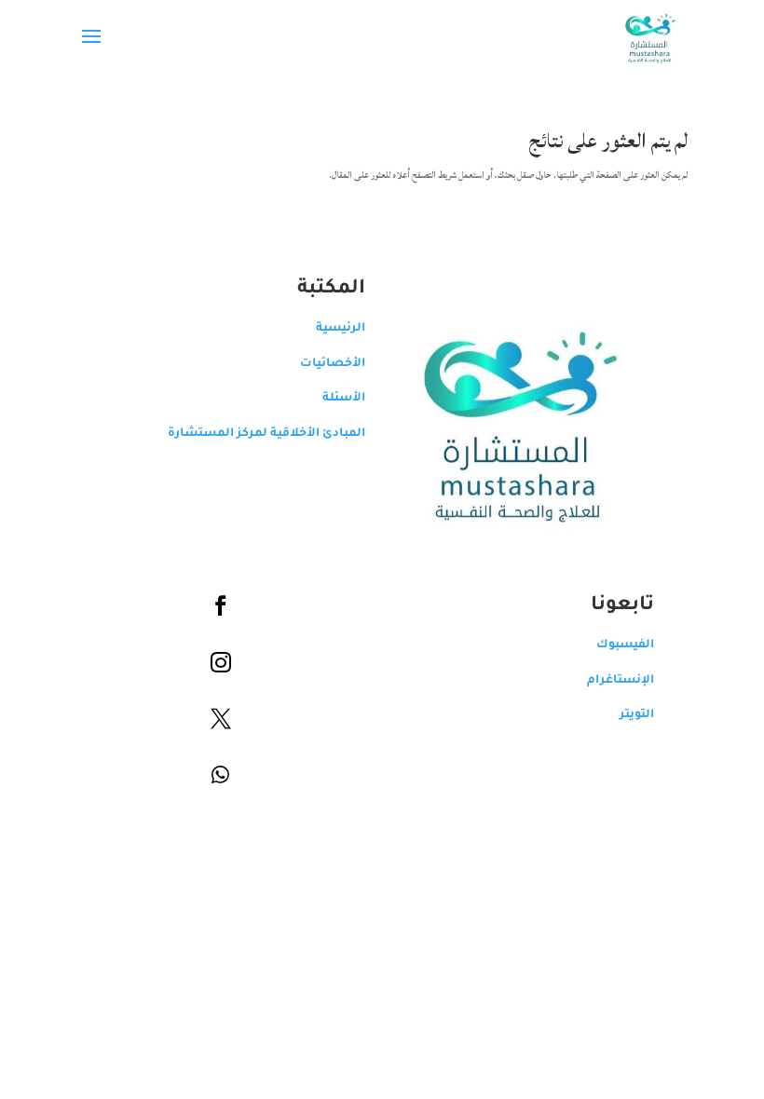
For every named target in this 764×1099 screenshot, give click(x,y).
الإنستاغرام (620, 680)
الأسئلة (343, 398)
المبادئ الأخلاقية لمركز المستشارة (266, 434)
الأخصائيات (332, 364)
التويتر (637, 715)
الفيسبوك (625, 645)
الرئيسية (340, 328)
